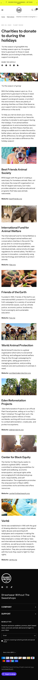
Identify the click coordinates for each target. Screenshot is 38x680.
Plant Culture (10, 16)
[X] (6, 65)
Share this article (8, 62)
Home (3, 16)
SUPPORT (6, 614)
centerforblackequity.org (19, 493)
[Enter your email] (35, 635)
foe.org (12, 318)
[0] (35, 10)
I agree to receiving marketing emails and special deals (19, 641)
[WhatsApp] (14, 65)
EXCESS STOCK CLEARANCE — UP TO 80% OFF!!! (20, 3)
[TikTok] (13, 587)
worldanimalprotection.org (20, 373)
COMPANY (6, 607)
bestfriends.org (15, 199)
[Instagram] (8, 587)
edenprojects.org (16, 430)
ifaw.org (12, 265)
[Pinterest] (10, 65)
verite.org (13, 560)
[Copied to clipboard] (18, 65)
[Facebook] (2, 65)
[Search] (32, 10)
